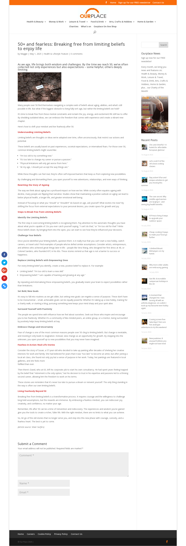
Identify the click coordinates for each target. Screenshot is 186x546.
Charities (73, 26)
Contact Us (158, 3)
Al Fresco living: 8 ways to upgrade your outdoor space (158, 218)
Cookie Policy (44, 534)
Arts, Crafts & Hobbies (120, 22)
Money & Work (56, 22)
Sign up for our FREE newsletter (134, 3)
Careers (31, 534)
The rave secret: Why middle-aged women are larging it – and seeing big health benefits (153, 200)
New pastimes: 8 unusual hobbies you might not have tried (157, 341)
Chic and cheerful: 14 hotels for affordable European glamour (158, 147)
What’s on (86, 26)
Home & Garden (145, 22)
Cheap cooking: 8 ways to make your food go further (158, 235)
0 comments (77, 53)
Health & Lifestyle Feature (56, 53)
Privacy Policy (61, 534)
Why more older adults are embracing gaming (158, 266)
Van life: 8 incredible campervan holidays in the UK (158, 281)
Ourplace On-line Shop (105, 26)
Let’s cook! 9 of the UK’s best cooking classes (156, 164)
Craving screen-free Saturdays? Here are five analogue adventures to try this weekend (154, 323)
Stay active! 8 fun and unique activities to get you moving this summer (154, 181)
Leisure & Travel (77, 22)
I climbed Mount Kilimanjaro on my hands (156, 251)
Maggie (23, 53)
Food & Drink (97, 22)
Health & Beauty (35, 22)
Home (113, 3)
